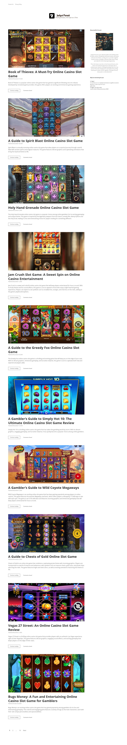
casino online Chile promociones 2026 (99, 89)
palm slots (92, 86)
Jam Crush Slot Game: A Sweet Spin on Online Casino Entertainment (46, 251)
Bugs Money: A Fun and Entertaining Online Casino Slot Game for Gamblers (46, 673)
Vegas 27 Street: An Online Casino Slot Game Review (46, 602)
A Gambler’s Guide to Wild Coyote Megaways (46, 464)
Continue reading (14, 91)
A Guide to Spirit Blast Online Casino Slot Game (46, 117)
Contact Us (10, 4)
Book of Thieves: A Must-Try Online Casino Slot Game (46, 48)
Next (24, 730)
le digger (92, 81)
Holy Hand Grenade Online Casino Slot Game (46, 184)
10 (20, 730)
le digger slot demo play (96, 87)
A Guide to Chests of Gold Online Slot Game (46, 533)
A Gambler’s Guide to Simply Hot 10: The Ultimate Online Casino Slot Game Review (46, 395)
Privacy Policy (18, 4)
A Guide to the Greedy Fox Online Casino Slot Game (46, 324)
